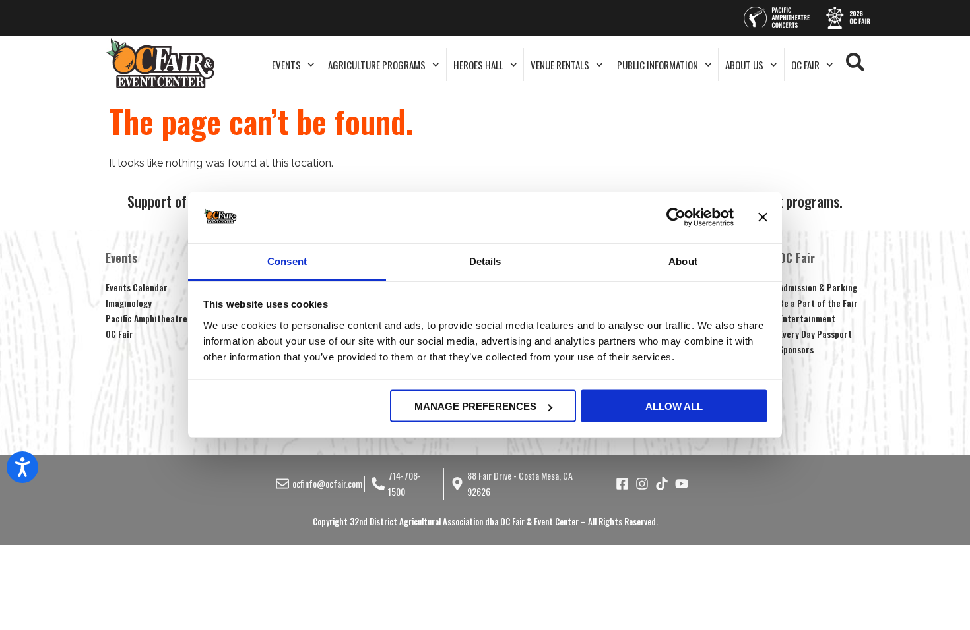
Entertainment (807, 318)
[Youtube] (682, 484)
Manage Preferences (475, 406)
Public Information (657, 64)
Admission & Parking (818, 287)
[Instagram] (642, 484)
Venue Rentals (560, 64)
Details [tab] (485, 260)
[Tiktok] (662, 484)
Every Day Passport (815, 334)
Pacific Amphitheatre (146, 318)
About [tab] (682, 260)
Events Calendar (137, 287)
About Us (744, 64)
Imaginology (129, 303)
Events (286, 64)
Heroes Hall (478, 64)
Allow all (674, 406)
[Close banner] (762, 217)
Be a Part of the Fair (818, 303)
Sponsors (796, 349)
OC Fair (805, 64)
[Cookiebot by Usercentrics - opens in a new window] (676, 217)
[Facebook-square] (622, 484)
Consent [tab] (287, 260)
